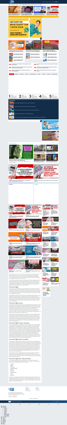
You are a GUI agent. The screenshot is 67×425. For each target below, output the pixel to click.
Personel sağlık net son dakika (13, 341)
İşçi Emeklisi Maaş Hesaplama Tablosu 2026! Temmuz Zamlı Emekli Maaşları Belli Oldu (46, 181)
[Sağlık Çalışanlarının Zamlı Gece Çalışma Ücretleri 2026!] (16, 264)
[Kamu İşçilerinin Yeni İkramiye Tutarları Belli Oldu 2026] (33, 223)
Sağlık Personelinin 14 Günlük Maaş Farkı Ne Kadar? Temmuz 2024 (54, 274)
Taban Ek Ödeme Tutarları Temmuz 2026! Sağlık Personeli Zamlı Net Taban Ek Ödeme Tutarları (28, 16)
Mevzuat (35, 4)
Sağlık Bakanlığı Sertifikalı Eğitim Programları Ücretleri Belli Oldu (46, 274)
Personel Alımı (39, 4)
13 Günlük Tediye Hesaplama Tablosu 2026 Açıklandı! (15, 244)
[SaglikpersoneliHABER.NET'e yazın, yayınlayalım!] (55, 279)
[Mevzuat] (32, 184)
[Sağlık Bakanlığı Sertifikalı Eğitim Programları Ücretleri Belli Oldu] (46, 269)
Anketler (4, 421)
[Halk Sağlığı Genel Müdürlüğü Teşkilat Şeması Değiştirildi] (46, 259)
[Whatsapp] (16, 396)
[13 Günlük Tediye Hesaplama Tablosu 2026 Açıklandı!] (16, 237)
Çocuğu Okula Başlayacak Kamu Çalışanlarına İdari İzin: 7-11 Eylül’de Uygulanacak (21, 70)
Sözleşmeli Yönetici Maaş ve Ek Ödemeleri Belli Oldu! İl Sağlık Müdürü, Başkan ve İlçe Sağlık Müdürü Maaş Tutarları (20, 181)
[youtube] (39, 404)
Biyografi (4, 420)
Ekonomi (13, 4)
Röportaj (4, 419)
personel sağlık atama (18, 305)
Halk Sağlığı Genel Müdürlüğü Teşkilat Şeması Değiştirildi (46, 264)
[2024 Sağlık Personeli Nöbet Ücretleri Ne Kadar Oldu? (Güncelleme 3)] (55, 259)
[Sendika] (57, 184)
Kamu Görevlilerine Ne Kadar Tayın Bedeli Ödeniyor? (46, 284)
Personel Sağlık (28, 390)
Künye (4, 422)
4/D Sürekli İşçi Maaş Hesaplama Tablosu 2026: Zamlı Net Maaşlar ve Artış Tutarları (33, 244)
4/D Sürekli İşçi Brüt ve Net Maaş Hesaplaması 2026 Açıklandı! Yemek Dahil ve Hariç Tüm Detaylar (16, 257)
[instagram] (29, 404)
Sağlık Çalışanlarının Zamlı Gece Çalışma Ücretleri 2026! (15, 271)
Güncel (20, 4)
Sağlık (29, 4)
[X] (10, 396)
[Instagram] (12, 396)
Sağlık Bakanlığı (24, 4)
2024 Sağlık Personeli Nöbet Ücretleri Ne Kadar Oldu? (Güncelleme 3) (54, 264)
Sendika (32, 4)
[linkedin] (58, 404)
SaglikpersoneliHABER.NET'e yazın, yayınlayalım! (55, 284)
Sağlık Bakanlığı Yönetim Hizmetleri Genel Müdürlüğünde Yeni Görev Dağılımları (46, 294)
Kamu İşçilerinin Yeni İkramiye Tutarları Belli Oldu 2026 (33, 230)
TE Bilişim (57, 401)
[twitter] (19, 404)
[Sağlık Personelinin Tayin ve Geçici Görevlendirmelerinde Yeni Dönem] (50, 125)
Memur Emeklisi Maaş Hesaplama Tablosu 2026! (45, 224)
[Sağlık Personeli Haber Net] (11, 2)
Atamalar (17, 4)
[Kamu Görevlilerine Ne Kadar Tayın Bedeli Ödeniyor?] (46, 279)
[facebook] (10, 404)
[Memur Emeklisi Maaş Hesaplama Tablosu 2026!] (16, 223)
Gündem (9, 4)
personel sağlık (11, 274)
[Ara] (58, 1)
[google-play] (35, 398)
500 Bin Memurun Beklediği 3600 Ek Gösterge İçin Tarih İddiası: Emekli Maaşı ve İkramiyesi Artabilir (47, 67)
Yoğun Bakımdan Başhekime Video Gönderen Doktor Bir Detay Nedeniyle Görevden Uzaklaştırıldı (22, 67)
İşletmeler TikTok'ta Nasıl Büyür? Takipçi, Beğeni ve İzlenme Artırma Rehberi (21, 64)
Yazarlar (4, 418)
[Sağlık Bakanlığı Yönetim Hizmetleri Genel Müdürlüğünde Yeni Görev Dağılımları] (46, 288)
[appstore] (31, 398)
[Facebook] (9, 396)
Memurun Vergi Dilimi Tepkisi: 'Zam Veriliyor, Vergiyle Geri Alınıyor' (46, 70)
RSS (10, 401)
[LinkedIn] (13, 396)
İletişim (4, 423)
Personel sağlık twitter (12, 324)
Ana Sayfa (4, 406)
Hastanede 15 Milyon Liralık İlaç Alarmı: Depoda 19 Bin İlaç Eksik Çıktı (47, 64)
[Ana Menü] (58, 4)
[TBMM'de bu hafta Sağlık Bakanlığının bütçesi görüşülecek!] (33, 264)
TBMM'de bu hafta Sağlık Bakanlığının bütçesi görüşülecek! (33, 271)
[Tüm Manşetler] (57, 143)
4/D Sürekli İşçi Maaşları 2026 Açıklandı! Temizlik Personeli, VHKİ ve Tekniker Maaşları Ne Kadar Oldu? (33, 257)
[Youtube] (14, 396)
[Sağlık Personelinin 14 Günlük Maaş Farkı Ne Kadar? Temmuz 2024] (55, 269)
